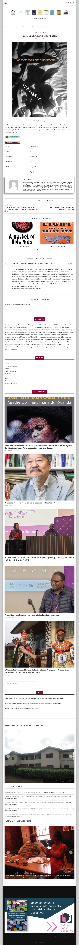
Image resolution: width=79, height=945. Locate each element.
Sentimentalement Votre (22, 247)
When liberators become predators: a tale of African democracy (32, 615)
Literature (25, 27)
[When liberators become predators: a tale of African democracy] (39, 589)
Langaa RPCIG (34, 167)
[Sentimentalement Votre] (22, 233)
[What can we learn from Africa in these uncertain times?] (39, 477)
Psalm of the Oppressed (57, 247)
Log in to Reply (70, 263)
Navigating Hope (17, 816)
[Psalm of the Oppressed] (57, 233)
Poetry (44, 32)
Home (6, 27)
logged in (15, 304)
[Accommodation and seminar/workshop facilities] (39, 756)
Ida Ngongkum (42, 121)
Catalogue (15, 27)
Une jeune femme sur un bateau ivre (53, 792)
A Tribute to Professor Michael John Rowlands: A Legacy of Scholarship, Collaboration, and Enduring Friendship (37, 671)
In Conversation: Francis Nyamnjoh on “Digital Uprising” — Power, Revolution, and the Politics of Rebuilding (39, 559)
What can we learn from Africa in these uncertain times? (30, 503)
